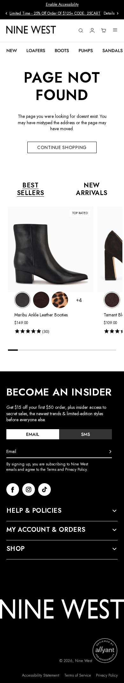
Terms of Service (77, 675)
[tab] (32, 434)
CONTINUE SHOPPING (62, 147)
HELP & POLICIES (33, 511)
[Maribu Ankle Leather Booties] (22, 300)
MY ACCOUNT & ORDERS (46, 530)
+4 (79, 300)
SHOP (15, 549)
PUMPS (86, 50)
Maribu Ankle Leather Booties (41, 315)
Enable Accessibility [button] (62, 4)
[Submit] (110, 451)
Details (109, 13)
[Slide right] (117, 13)
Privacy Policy (107, 675)
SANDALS (112, 50)
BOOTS (62, 50)
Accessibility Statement (40, 675)
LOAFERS (35, 50)
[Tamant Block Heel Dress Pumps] (112, 300)
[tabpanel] (65, 271)
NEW (11, 50)
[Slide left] (6, 13)
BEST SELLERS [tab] (30, 189)
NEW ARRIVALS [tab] (91, 189)
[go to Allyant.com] (105, 650)
